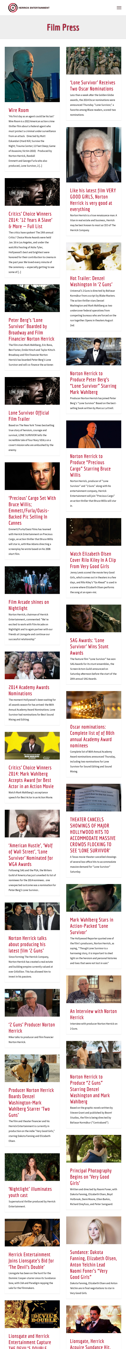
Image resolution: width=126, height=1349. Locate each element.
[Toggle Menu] (119, 7)
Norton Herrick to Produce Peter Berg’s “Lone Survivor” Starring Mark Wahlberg (93, 382)
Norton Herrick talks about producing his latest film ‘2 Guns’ (28, 944)
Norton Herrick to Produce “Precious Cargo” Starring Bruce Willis (90, 465)
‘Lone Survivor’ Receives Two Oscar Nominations (92, 85)
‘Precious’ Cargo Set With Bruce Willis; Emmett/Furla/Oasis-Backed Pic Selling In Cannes (32, 510)
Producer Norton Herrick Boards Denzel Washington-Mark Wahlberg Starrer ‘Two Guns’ (31, 1102)
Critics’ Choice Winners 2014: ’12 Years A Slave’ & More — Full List (30, 220)
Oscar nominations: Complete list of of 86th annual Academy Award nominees (92, 736)
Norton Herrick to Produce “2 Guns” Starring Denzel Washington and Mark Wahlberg (90, 1088)
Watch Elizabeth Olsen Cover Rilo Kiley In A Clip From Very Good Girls (93, 560)
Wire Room (19, 110)
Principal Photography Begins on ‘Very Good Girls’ (91, 1176)
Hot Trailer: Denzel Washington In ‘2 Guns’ (91, 281)
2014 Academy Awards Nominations (29, 690)
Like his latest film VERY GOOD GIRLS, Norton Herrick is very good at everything (93, 199)
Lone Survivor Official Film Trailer (29, 416)
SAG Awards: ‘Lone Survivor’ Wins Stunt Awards (89, 646)
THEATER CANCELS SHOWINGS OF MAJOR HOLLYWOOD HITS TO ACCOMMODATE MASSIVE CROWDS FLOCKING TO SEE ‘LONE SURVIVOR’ (93, 834)
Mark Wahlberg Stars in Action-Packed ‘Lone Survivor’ (91, 925)
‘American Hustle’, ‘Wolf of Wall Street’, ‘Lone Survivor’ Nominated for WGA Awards (31, 854)
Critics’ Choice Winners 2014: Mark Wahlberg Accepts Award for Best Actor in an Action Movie (31, 776)
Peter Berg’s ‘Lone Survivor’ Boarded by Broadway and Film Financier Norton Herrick (32, 329)
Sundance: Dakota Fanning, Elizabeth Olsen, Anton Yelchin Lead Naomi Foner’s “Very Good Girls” (93, 1264)
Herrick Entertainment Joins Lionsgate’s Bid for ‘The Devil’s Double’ (31, 1260)
